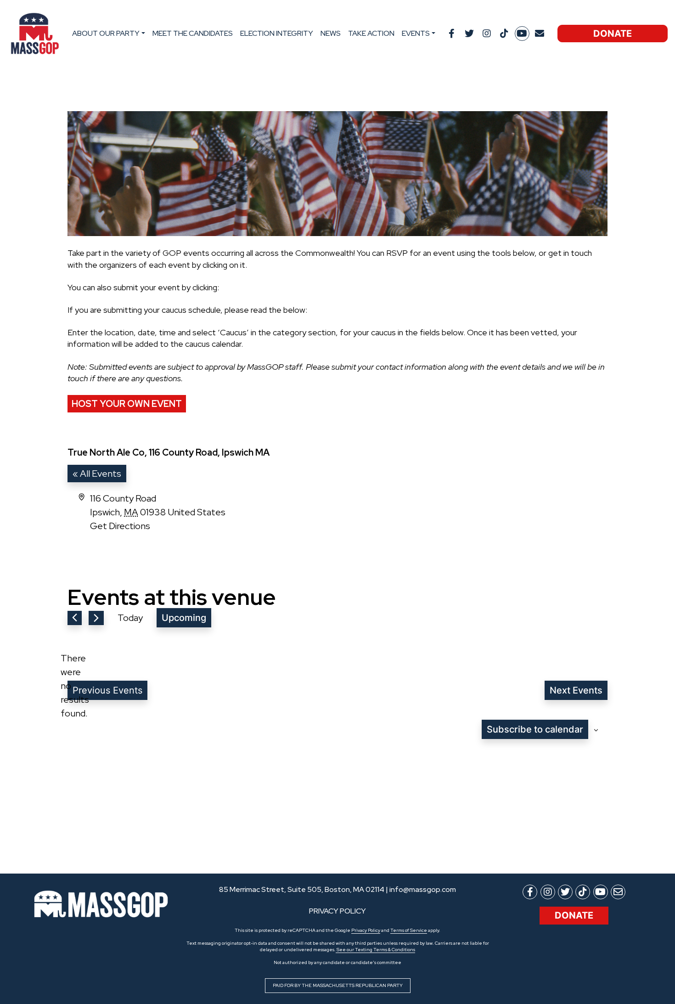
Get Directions (120, 526)
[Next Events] (96, 618)
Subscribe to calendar (535, 729)
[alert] (75, 686)
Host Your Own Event (127, 404)
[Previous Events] (75, 618)
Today (130, 618)
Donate (612, 33)
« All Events (97, 473)
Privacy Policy (365, 930)
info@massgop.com (422, 889)
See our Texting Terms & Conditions (375, 950)
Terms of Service (408, 930)
